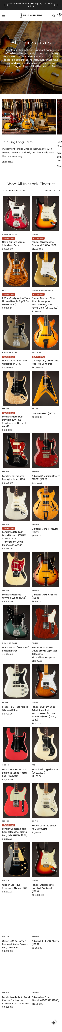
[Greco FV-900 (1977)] (46, 388)
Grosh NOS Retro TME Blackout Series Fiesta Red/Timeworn (14, 772)
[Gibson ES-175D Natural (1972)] (46, 503)
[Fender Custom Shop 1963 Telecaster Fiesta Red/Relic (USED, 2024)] (16, 800)
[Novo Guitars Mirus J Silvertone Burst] (16, 213)
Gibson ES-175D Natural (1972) (45, 530)
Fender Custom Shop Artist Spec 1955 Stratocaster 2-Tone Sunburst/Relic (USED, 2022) (44, 713)
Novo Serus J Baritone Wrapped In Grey (14, 362)
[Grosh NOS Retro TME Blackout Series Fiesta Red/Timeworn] (16, 744)
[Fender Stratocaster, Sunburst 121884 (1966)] (46, 213)
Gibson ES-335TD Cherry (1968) (45, 943)
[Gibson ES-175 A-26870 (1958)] (46, 569)
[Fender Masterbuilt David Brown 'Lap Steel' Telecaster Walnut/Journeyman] (46, 622)
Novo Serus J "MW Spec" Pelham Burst (15, 649)
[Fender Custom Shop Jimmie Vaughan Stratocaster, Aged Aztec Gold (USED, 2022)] (46, 269)
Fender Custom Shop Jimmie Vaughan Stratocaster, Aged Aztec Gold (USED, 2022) (45, 303)
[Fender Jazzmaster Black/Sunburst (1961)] (16, 450)
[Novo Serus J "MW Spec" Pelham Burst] (16, 622)
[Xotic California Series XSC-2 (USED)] (46, 800)
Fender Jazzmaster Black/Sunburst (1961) (14, 478)
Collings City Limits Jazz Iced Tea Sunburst (45, 362)
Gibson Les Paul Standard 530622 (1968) (45, 999)
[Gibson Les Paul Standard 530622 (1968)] (46, 972)
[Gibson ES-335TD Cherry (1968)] (46, 915)
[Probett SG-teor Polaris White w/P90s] (16, 681)
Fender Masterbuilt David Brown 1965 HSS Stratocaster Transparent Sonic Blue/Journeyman (14, 538)
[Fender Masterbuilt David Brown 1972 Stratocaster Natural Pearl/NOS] (16, 388)
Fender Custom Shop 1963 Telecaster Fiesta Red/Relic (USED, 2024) (15, 832)
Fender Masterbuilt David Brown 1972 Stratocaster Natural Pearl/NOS (14, 421)
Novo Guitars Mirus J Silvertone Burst (14, 244)
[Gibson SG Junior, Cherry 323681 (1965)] (46, 450)
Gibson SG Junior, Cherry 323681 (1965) (46, 478)
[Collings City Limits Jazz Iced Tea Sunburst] (46, 332)
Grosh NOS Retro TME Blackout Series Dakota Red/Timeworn (15, 944)
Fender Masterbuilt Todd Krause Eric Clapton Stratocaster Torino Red (16, 1000)
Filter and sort (16, 190)
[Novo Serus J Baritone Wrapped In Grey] (16, 332)
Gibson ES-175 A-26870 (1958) (45, 596)
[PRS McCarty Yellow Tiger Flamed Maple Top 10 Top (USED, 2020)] (16, 269)
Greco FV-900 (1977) (43, 413)
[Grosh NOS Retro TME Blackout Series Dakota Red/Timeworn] (16, 915)
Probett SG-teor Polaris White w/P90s (15, 708)
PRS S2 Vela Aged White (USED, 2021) (45, 771)
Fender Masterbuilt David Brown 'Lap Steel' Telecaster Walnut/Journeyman (44, 652)
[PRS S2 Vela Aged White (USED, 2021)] (46, 744)
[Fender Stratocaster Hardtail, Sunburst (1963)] (46, 859)
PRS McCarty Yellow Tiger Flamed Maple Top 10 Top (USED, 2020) (16, 301)
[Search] (53, 15)
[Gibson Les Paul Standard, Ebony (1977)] (16, 859)
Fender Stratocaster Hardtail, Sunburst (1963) (43, 888)
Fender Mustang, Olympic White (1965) (14, 596)
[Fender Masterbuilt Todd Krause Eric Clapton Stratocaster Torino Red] (16, 972)
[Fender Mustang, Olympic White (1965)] (16, 569)
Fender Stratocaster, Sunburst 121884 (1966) (45, 244)
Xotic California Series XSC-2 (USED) (44, 827)
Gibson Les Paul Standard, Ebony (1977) (15, 886)
